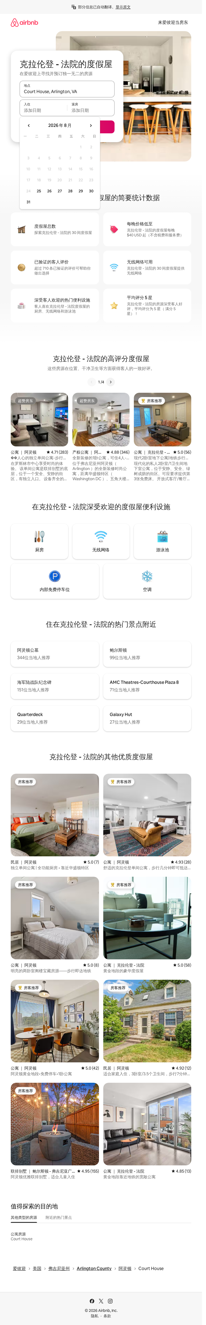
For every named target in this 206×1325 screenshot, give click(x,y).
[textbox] (43, 110)
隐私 (94, 1315)
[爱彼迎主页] (24, 22)
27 (60, 191)
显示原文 (123, 7)
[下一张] (110, 382)
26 (49, 191)
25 (39, 191)
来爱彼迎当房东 (173, 22)
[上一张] (91, 382)
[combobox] (67, 91)
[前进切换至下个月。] (90, 125)
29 (81, 191)
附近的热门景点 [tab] (59, 1217)
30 (91, 191)
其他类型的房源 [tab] (24, 1217)
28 (70, 191)
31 (28, 202)
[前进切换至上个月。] (29, 125)
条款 (107, 1315)
